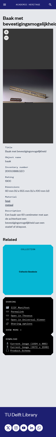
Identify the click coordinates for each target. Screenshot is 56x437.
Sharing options (21, 323)
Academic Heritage (28, 4)
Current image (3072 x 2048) (29, 347)
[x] (8, 427)
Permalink (17, 311)
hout (7, 200)
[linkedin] (31, 427)
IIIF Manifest (20, 307)
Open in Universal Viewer (28, 319)
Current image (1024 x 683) (29, 343)
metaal (9, 204)
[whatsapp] (39, 427)
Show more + (14, 329)
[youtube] (23, 427)
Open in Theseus (21, 315)
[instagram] (16, 427)
